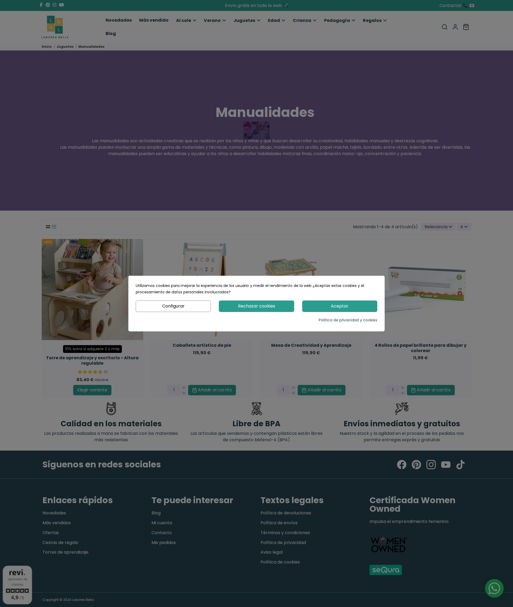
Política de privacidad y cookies (348, 319)
